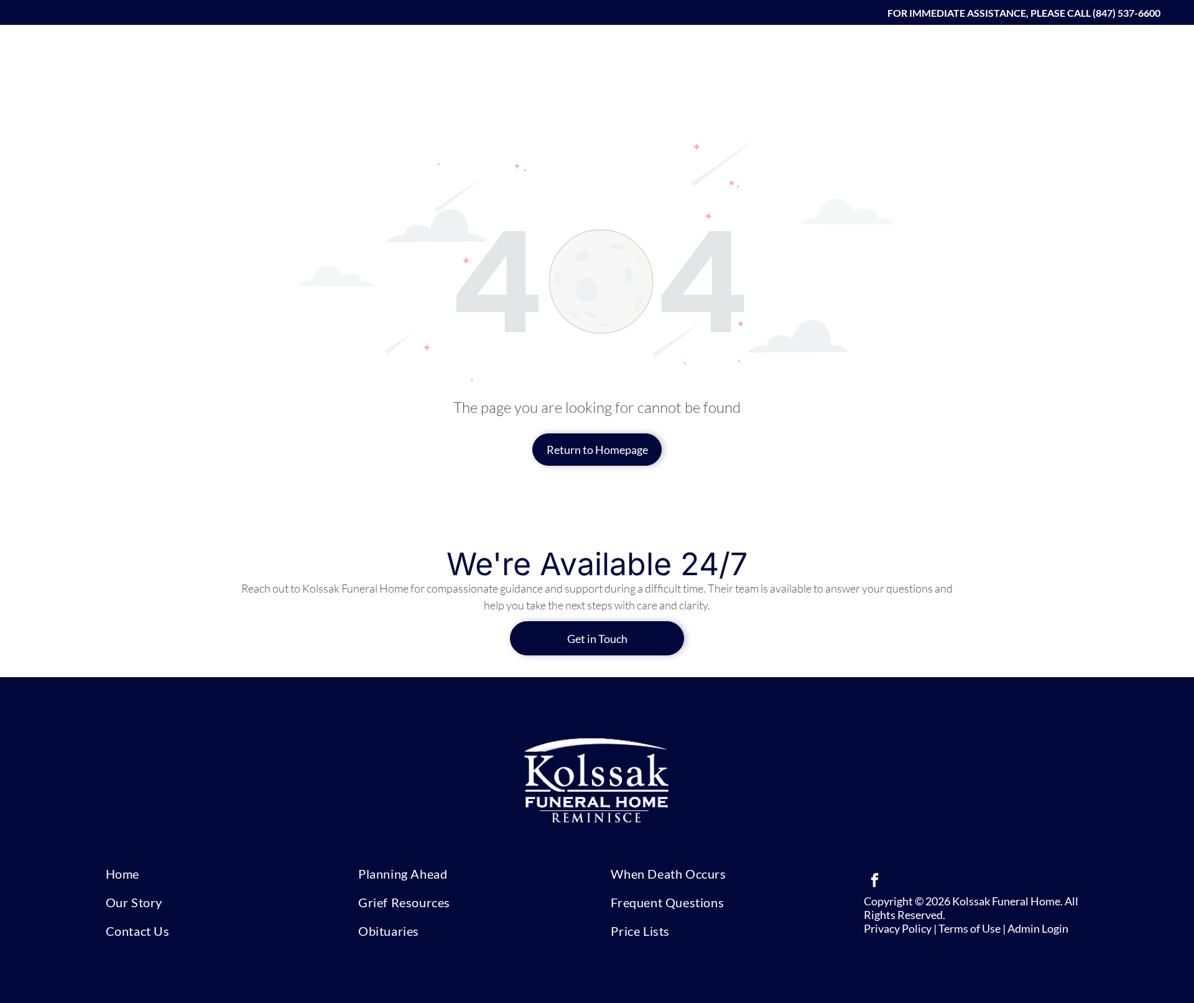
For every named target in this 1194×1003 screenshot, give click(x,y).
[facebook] (875, 881)
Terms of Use (969, 928)
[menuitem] (726, 52)
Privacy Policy (898, 928)
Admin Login (1037, 928)
